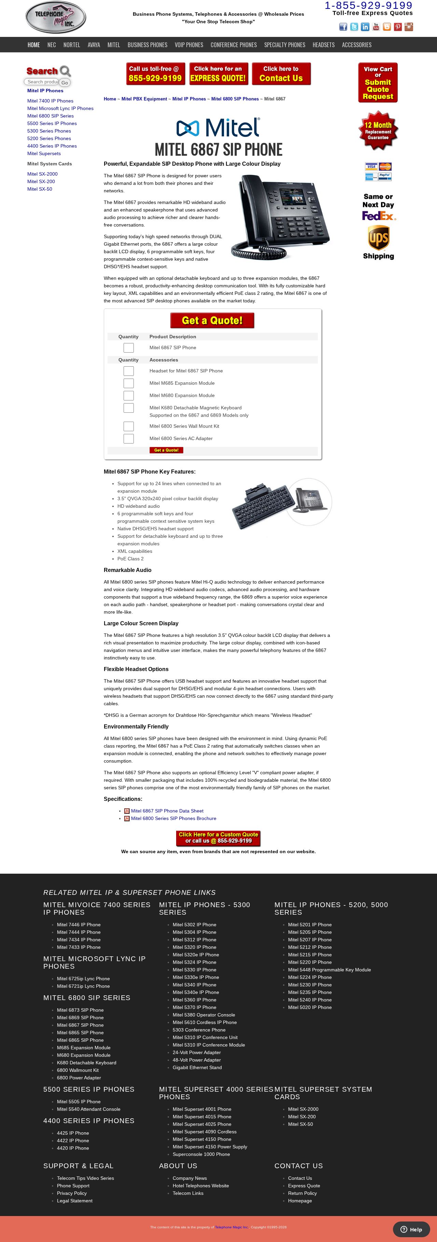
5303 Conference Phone (199, 1030)
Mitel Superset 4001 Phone (202, 1109)
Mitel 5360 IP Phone (194, 999)
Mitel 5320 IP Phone (194, 947)
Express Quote (304, 1185)
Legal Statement (75, 1200)
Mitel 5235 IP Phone (310, 992)
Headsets (324, 44)
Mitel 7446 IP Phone (79, 924)
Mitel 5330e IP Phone (196, 977)
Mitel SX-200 (41, 181)
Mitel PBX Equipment (145, 99)
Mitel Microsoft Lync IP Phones (60, 108)
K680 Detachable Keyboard (86, 1062)
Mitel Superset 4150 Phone (202, 1139)
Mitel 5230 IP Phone (310, 984)
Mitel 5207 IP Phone (310, 939)
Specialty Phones (284, 44)
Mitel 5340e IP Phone (196, 992)
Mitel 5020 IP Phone (310, 1007)
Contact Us (300, 1178)
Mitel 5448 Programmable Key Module (329, 969)
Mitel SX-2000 (42, 174)
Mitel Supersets (44, 153)
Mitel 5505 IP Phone (79, 1101)
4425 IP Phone (73, 1133)
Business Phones (147, 44)
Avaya (94, 44)
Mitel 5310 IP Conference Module (209, 1045)
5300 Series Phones (49, 131)
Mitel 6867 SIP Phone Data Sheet (166, 811)
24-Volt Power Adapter (197, 1052)
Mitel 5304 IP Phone (194, 932)
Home (34, 44)
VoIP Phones (189, 44)
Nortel (72, 44)
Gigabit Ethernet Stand (197, 1067)
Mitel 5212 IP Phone (310, 947)
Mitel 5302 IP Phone (194, 924)
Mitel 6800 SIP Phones (235, 99)
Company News (190, 1178)
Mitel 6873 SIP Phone (80, 1010)
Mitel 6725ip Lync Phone (83, 978)
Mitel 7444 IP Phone (79, 932)
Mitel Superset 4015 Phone (202, 1116)
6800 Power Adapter (79, 1077)
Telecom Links (188, 1193)
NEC (51, 44)
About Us (178, 1166)
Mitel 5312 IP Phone (194, 939)
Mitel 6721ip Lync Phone (83, 986)
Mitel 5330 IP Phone (194, 969)
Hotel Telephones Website (201, 1185)
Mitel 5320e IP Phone (196, 954)
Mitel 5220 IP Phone (310, 962)
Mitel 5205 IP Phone (310, 932)
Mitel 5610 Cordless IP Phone (205, 1022)
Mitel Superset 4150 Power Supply (210, 1146)
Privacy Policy (72, 1193)
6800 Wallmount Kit (78, 1070)
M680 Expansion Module (84, 1055)
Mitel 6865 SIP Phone (80, 1032)
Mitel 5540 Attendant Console (89, 1109)
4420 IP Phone (73, 1148)
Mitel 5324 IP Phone (194, 962)
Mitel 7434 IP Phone (79, 939)
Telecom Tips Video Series (85, 1178)
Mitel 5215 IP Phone (310, 954)
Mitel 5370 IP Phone (194, 1007)
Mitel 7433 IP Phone (79, 947)
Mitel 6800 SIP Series (50, 116)
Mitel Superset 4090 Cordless (205, 1131)
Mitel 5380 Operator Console (204, 1015)
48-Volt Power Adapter (197, 1060)
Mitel (114, 44)
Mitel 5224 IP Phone (310, 977)
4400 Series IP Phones (52, 146)
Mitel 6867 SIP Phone (80, 1025)
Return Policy (302, 1193)
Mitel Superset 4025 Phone (202, 1124)
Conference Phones (234, 44)
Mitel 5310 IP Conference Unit (205, 1037)
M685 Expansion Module (84, 1047)
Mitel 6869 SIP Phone (80, 1017)
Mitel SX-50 (39, 189)
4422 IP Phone (73, 1140)
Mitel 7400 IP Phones (50, 101)
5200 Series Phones (49, 138)
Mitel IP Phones (45, 90)
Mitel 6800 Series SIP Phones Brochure (173, 818)
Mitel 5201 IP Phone (310, 924)
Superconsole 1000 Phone (201, 1154)
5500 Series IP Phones (52, 123)
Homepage (300, 1200)
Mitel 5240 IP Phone (310, 999)
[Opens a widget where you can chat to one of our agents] (411, 1230)
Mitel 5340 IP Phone (194, 984)
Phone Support (73, 1185)
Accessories (356, 44)
